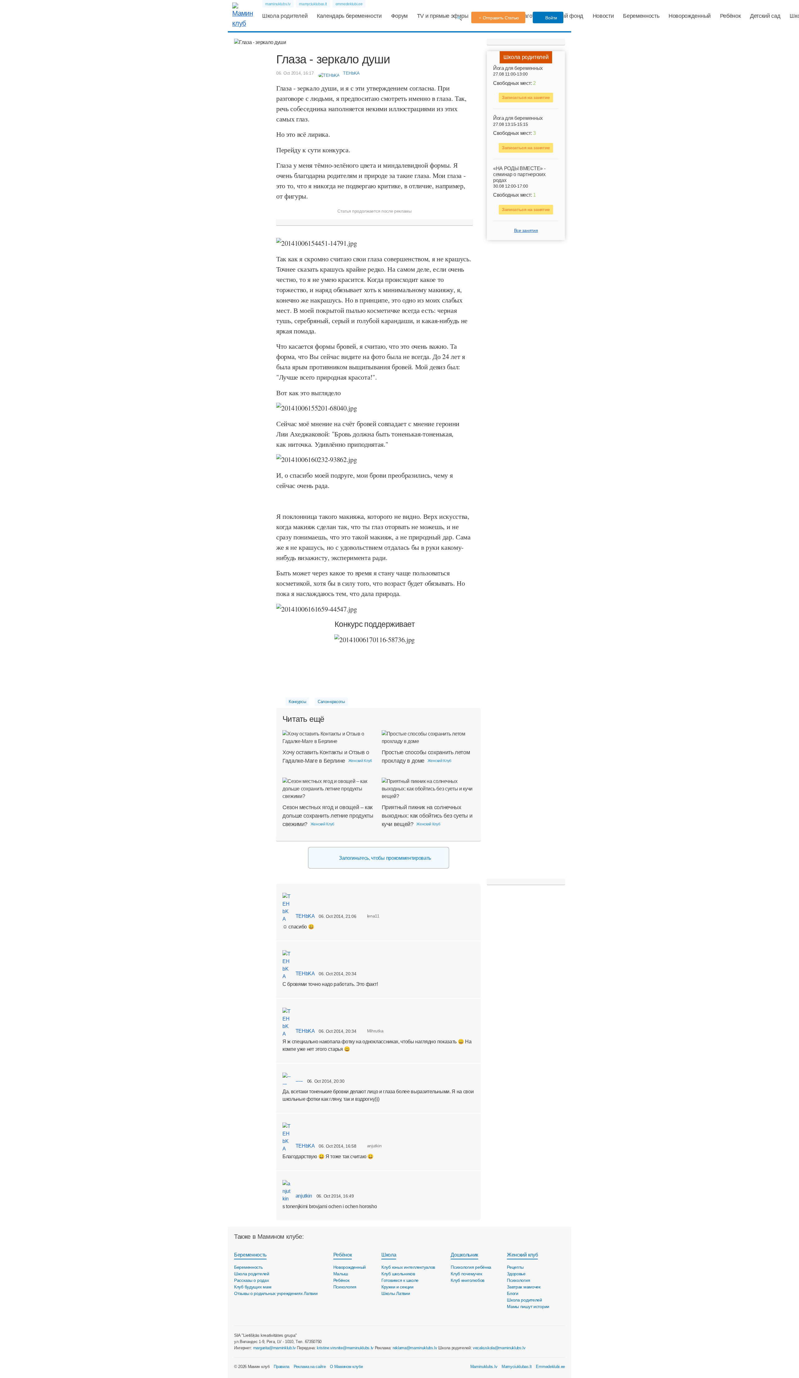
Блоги (512, 1293)
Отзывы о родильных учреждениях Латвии (276, 1293)
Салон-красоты (331, 701)
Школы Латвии (395, 1293)
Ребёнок (730, 16)
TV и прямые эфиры (442, 16)
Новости (603, 16)
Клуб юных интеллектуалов (408, 1267)
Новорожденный (690, 16)
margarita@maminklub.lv (274, 1348)
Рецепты (515, 1267)
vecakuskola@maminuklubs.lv (499, 1348)
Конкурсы (297, 701)
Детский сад (765, 16)
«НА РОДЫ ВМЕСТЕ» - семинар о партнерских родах (519, 174)
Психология (344, 1286)
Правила (281, 1366)
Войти (550, 17)
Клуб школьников (398, 1273)
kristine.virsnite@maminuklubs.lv (345, 1348)
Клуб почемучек (466, 1273)
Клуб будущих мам (253, 1286)
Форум (399, 16)
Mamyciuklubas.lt (517, 1366)
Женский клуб (522, 1254)
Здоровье (516, 1273)
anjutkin (303, 1195)
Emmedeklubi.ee (550, 1366)
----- (298, 1081)
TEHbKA (304, 916)
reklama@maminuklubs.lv (415, 1348)
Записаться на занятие (526, 97)
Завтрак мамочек (524, 1286)
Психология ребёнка (471, 1267)
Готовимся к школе (400, 1280)
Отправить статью (501, 17)
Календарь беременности (349, 16)
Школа (388, 1254)
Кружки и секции (397, 1286)
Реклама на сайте (310, 1366)
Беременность (641, 16)
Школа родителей (284, 16)
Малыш (340, 1273)
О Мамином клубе (346, 1366)
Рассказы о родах (251, 1280)
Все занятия (526, 230)
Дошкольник (464, 1254)
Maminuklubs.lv (484, 1366)
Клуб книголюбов (467, 1280)
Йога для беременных (518, 68)
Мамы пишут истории (528, 1306)
